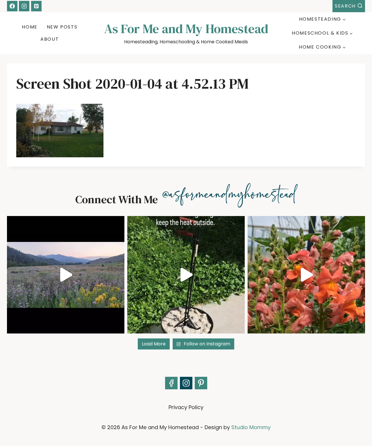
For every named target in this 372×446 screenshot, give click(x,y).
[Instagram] (24, 6)
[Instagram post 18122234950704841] (186, 274)
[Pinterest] (36, 6)
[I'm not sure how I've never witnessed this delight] (306, 274)
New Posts (62, 27)
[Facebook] (12, 6)
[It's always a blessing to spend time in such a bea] (65, 274)
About (49, 39)
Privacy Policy (186, 407)
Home (29, 27)
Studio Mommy (251, 427)
